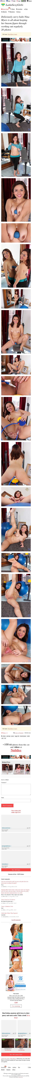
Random (12, 12)
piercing (8, 736)
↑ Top (29, 1067)
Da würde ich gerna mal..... (7, 901)
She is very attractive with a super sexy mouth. (12, 894)
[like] (2, 733)
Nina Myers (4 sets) (12, 34)
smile (28, 736)
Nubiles (16, 750)
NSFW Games (20, 874)
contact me (20, 1077)
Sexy (2, 885)
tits (5, 738)
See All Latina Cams (16, 1054)
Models (4, 12)
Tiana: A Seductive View (7, 906)
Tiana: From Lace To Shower (8, 899)
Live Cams (6, 9)
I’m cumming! (16, 1006)
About (18, 12)
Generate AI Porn (12, 874)
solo (2, 738)
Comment (4, 782)
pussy (12, 736)
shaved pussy (23, 736)
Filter (13, 9)
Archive (20, 9)
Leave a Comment (19, 733)
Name (2, 797)
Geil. (2, 908)
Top (26, 9)
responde (3, 915)
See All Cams (16, 870)
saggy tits (17, 736)
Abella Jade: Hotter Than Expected (9, 913)
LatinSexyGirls (14, 5)
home (4, 736)
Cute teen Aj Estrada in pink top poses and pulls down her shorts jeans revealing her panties (14, 882)
